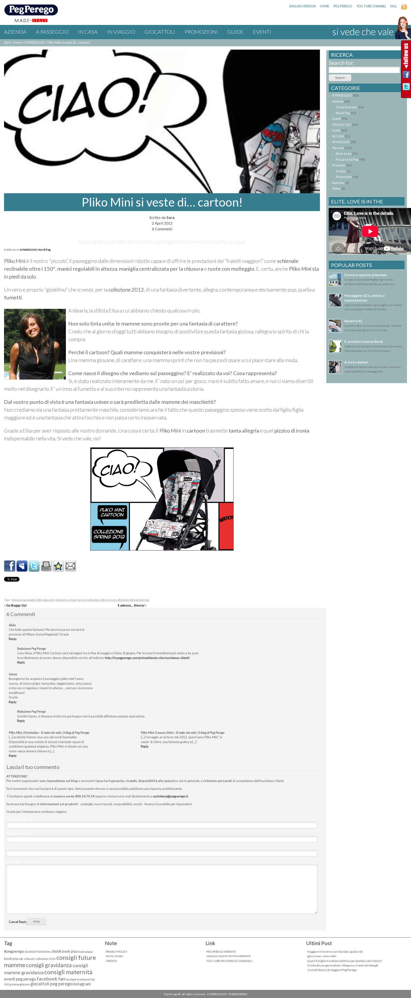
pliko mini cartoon (66, 599)
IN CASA (88, 31)
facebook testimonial (78, 979)
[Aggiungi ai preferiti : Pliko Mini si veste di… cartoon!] (58, 570)
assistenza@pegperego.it (170, 796)
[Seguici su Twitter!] (406, 88)
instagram (82, 983)
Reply (13, 639)
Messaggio (22, 862)
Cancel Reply (18, 922)
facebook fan (51, 978)
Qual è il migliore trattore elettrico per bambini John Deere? (344, 961)
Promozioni (201, 31)
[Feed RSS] (404, 8)
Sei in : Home (13, 42)
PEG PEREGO (342, 6)
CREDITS (111, 961)
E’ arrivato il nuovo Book (363, 341)
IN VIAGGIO (121, 31)
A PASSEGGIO (52, 31)
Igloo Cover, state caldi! (322, 956)
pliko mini (48, 599)
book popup (85, 951)
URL (9, 848)
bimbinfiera (45, 951)
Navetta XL (353, 321)
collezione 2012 (126, 289)
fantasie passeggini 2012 (27, 599)
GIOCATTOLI (160, 31)
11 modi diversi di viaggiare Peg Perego (332, 970)
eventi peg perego (20, 978)
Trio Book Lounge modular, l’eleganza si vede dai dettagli (342, 965)
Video (336, 188)
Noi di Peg (44, 249)
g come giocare (20, 984)
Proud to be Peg (347, 159)
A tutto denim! (356, 362)
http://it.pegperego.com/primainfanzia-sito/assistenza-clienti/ (147, 658)
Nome (19, 819)
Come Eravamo (346, 107)
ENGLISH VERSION (302, 6)
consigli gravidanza (49, 965)
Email (18, 833)
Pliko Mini (14, 261)
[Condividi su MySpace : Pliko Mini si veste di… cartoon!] (22, 570)
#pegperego (14, 951)
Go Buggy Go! (16, 605)
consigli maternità (68, 971)
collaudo (29, 958)
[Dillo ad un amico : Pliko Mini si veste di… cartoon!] (70, 570)
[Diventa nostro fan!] (406, 76)
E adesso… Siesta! (131, 605)
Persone (338, 148)
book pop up (13, 958)
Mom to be (343, 153)
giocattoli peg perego (51, 983)
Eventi (262, 31)
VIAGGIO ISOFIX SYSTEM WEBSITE (228, 956)
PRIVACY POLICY (116, 951)
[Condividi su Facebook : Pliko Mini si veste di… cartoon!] (9, 570)
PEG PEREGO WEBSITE (221, 951)
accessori (31, 951)
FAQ (393, 6)
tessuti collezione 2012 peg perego (128, 599)
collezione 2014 (45, 958)
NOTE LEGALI (114, 956)
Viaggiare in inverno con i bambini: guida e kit (335, 951)
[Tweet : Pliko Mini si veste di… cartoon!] (34, 570)
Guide (235, 31)
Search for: (341, 63)
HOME (324, 6)
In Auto (341, 171)
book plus (70, 951)
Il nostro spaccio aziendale (365, 275)
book (57, 951)
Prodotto (338, 165)
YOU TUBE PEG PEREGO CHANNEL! (229, 961)
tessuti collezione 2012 (92, 599)
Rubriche (338, 183)
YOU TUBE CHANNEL (371, 6)
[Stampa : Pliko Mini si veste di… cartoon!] (46, 570)
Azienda (15, 31)
